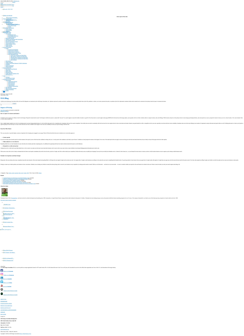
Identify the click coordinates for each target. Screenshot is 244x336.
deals (20, 173)
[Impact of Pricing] (4, 111)
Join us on (7, 278)
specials (16, 173)
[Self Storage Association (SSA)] (7, 4)
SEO (28, 173)
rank (22, 173)
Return (40, 173)
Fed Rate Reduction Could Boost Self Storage (12, 181)
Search (14, 2)
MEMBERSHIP (4, 301)
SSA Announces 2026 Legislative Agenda (11, 180)
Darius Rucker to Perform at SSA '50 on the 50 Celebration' (15, 182)
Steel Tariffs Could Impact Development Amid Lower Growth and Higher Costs (19, 183)
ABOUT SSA (3, 299)
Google (24, 173)
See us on (7, 286)
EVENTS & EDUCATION (6, 303)
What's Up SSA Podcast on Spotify (10, 294)
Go (13, 5)
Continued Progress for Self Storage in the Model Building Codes (16, 177)
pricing (10, 173)
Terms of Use (28, 333)
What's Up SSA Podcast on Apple (10, 290)
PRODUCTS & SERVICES (6, 305)
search (13, 173)
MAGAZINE (3, 314)
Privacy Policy (22, 333)
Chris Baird (3, 110)
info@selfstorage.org (5, 329)
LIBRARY (3, 312)
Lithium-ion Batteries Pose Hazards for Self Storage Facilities (15, 179)
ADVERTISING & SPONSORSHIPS (8, 310)
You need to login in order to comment (8, 200)
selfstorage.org (16, 1)
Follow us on (8, 271)
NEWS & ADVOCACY (6, 307)
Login (2, 3)
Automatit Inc (14, 198)
